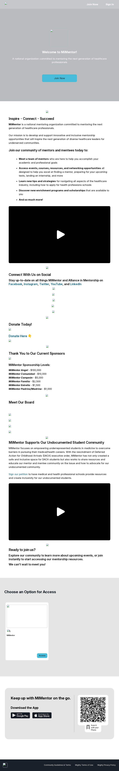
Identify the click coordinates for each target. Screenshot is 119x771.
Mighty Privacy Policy (107, 765)
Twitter (44, 284)
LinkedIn (76, 284)
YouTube (57, 284)
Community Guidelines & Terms (57, 765)
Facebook (15, 284)
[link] (27, 631)
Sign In (110, 4)
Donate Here (18, 336)
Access (42, 655)
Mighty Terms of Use (84, 765)
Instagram (31, 284)
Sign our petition (18, 474)
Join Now (92, 4)
